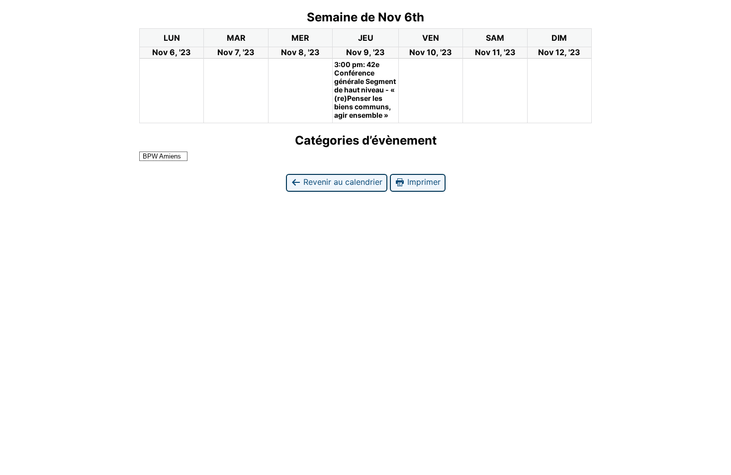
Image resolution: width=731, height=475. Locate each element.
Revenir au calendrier (341, 182)
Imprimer (423, 182)
